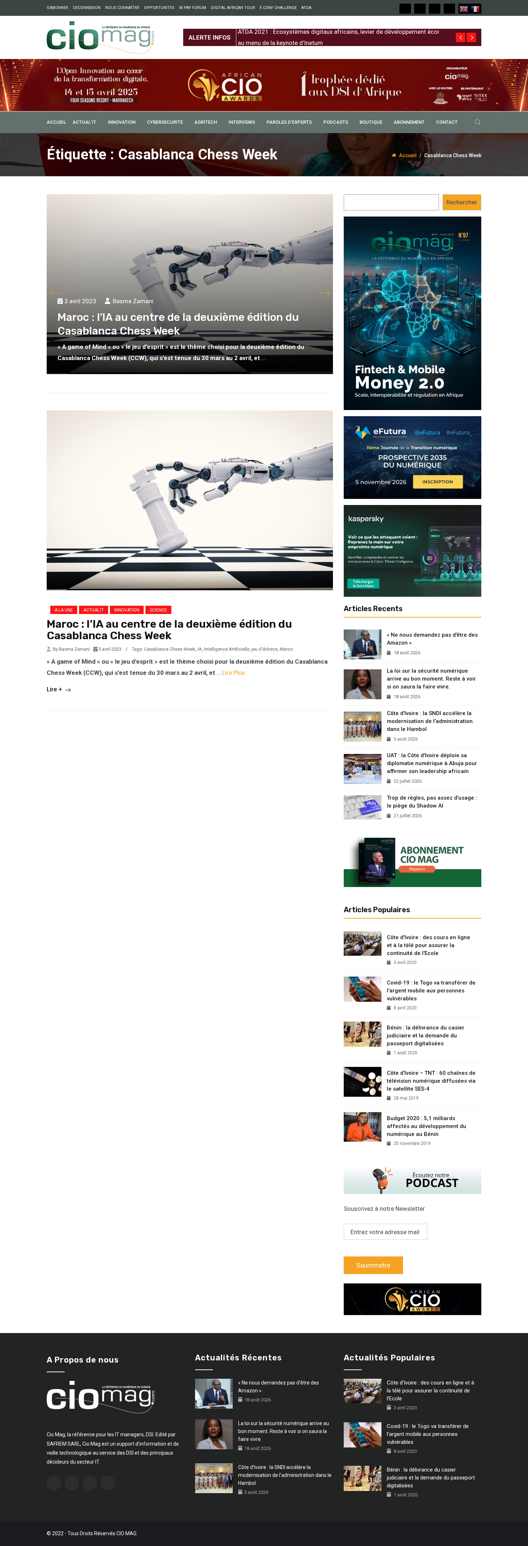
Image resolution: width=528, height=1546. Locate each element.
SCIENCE (158, 610)
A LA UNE (64, 610)
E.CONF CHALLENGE (278, 7)
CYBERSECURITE (165, 122)
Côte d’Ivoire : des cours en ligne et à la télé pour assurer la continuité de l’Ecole (428, 945)
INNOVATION (121, 122)
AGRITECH (205, 122)
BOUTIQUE (371, 122)
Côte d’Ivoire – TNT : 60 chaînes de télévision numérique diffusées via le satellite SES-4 (431, 1081)
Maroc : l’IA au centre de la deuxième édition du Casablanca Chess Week (169, 630)
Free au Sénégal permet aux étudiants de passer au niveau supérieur (329, 31)
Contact (447, 122)
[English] (464, 9)
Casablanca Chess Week (169, 649)
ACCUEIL (56, 122)
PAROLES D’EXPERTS (289, 122)
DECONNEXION (87, 7)
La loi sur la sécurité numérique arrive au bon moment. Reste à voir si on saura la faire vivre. (431, 679)
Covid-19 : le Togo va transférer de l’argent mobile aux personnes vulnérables (431, 990)
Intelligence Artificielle (226, 649)
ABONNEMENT (409, 122)
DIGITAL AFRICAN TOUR (233, 7)
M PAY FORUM (192, 7)
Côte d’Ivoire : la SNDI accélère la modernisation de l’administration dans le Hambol (430, 721)
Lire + (55, 689)
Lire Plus (233, 672)
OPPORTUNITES (159, 7)
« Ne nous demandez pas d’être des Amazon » (432, 639)
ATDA (306, 7)
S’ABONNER (57, 7)
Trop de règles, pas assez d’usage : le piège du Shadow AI (432, 802)
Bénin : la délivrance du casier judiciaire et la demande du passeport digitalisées (425, 1035)
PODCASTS (335, 122)
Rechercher (461, 202)
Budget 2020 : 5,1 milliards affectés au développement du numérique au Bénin (426, 1126)
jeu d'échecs (264, 649)
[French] (475, 9)
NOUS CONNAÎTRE (122, 7)
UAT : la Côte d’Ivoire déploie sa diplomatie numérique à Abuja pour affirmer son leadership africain (432, 763)
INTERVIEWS (241, 122)
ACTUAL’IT (84, 122)
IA (200, 649)
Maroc (286, 649)
